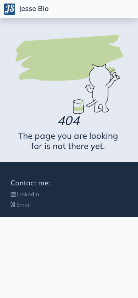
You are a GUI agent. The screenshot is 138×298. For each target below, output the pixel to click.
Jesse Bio (33, 8)
